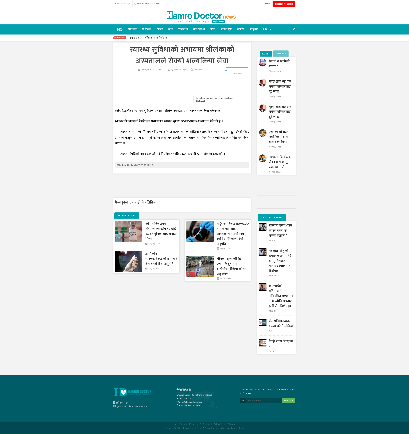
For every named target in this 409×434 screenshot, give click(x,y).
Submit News (220, 424)
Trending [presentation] (280, 53)
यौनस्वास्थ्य (199, 29)
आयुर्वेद (254, 29)
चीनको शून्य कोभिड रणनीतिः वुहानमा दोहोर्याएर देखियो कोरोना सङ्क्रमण (232, 266)
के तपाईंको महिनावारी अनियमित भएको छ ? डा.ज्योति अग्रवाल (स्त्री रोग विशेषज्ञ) (281, 296)
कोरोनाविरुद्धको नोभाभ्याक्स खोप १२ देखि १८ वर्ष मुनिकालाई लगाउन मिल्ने (161, 231)
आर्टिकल (146, 29)
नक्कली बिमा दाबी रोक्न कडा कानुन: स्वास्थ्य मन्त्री (280, 162)
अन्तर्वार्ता (183, 29)
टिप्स (213, 29)
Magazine (193, 424)
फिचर (160, 29)
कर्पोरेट (241, 29)
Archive (206, 424)
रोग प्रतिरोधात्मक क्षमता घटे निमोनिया (281, 323)
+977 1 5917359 (124, 3)
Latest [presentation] (266, 54)
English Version (284, 4)
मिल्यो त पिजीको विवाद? (279, 63)
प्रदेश (266, 29)
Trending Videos (272, 217)
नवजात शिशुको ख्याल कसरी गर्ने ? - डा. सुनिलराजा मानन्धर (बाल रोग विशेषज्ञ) (281, 261)
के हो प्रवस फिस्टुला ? (281, 343)
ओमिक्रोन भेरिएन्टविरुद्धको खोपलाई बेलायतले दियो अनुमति (161, 259)
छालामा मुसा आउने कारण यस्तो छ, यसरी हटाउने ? (280, 230)
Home (175, 424)
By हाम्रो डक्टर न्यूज (178, 69)
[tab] (266, 53)
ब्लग (170, 29)
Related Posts (127, 215)
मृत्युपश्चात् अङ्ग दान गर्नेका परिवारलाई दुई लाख (280, 86)
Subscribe (288, 400)
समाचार (132, 29)
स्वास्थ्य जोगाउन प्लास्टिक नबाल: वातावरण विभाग (279, 137)
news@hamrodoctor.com (148, 3)
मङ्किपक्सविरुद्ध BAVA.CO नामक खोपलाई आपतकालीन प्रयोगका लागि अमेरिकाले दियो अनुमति (233, 234)
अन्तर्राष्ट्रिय (226, 29)
